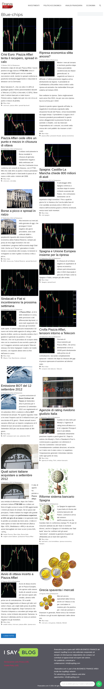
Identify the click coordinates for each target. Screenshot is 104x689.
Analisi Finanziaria (73, 5)
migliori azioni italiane (10, 536)
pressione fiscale (55, 136)
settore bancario (62, 460)
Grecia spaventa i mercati (56, 590)
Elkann (5, 358)
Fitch (54, 460)
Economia (90, 5)
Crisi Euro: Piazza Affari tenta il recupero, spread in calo (19, 58)
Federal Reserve (19, 261)
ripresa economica (68, 136)
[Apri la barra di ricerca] (100, 5)
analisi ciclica (7, 624)
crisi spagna (45, 215)
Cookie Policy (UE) (11, 665)
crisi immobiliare (53, 541)
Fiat (10, 358)
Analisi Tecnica (8, 534)
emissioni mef (11, 436)
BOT (4, 436)
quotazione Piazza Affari (25, 536)
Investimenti (34, 5)
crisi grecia (51, 623)
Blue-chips (6, 103)
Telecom (59, 369)
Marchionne (15, 358)
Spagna (44, 282)
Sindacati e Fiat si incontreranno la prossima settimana (18, 302)
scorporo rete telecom (49, 369)
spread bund (51, 282)
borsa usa (10, 261)
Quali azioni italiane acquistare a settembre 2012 (16, 475)
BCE (4, 261)
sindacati (23, 358)
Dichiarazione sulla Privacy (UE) (16, 662)
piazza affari (14, 105)
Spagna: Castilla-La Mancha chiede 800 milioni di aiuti (57, 173)
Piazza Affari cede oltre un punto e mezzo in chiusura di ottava (19, 141)
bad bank (45, 541)
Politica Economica (52, 5)
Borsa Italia (24, 534)
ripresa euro (32, 624)
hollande (59, 623)
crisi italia (13, 181)
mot (18, 436)
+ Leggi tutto (8, 636)
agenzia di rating (47, 460)
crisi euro (6, 105)
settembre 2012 (25, 436)
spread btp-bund (24, 105)
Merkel (64, 623)
